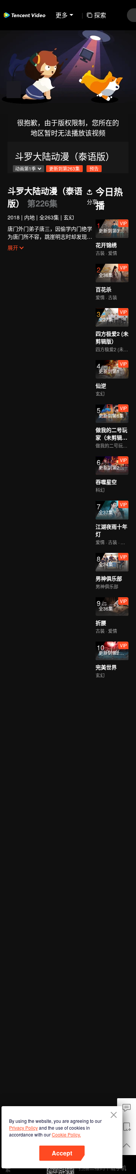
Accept (62, 1153)
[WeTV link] (24, 15)
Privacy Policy (23, 1127)
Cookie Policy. (66, 1134)
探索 (100, 15)
